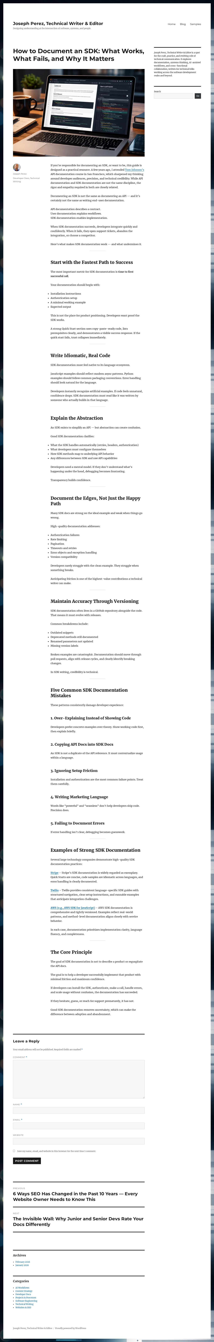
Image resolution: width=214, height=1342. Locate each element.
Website (18, 1135)
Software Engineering (26, 1301)
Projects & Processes (26, 1297)
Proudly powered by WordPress (70, 1328)
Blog (183, 24)
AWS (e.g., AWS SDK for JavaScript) (73, 907)
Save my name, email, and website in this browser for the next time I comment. (56, 1151)
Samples (195, 24)
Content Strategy (24, 1291)
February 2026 (23, 1262)
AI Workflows (22, 1287)
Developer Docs (21, 178)
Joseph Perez (20, 174)
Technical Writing (25, 1304)
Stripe (54, 872)
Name (17, 1104)
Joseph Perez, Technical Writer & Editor (58, 23)
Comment (20, 1057)
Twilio (55, 890)
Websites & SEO (23, 1307)
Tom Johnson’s (134, 169)
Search (157, 91)
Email (17, 1119)
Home (172, 24)
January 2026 (22, 1265)
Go (197, 96)
